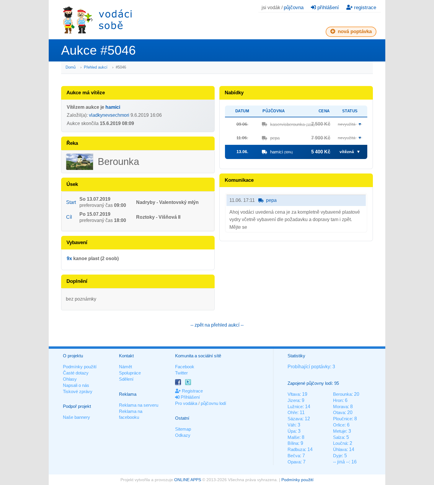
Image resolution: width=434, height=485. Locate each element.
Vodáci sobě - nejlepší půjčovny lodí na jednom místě (97, 19)
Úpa (292, 431)
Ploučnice (342, 418)
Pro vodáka (186, 403)
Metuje (339, 431)
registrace (364, 7)
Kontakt (126, 355)
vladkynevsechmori (109, 115)
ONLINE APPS (187, 479)
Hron (337, 400)
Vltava (294, 394)
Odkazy (182, 435)
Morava (340, 406)
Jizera (293, 400)
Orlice (339, 424)
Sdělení (126, 379)
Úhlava (340, 449)
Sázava (295, 418)
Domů (71, 67)
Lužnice (295, 406)
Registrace (192, 390)
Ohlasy (70, 379)
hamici (112, 107)
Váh (291, 424)
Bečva (294, 455)
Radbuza (296, 449)
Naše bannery (76, 417)
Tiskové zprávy (77, 391)
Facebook (184, 366)
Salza (338, 437)
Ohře (292, 412)
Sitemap (183, 429)
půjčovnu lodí (213, 403)
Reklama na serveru (138, 405)
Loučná (340, 443)
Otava (339, 412)
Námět (125, 366)
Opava (294, 461)
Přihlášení (190, 397)
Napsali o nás (76, 385)
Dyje (337, 455)
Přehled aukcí (95, 67)
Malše (293, 437)
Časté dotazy (76, 372)
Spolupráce (130, 372)
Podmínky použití (80, 366)
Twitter (181, 372)
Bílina (293, 443)
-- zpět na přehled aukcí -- (217, 324)
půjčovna (294, 7)
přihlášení (327, 7)
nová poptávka (354, 31)
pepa (275, 137)
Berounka (342, 394)
